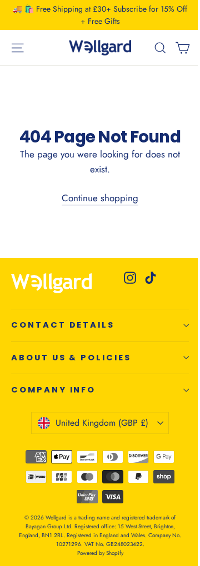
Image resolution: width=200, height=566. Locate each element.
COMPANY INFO (53, 389)
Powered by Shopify (100, 553)
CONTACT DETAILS (62, 324)
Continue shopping (100, 198)
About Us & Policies (71, 357)
